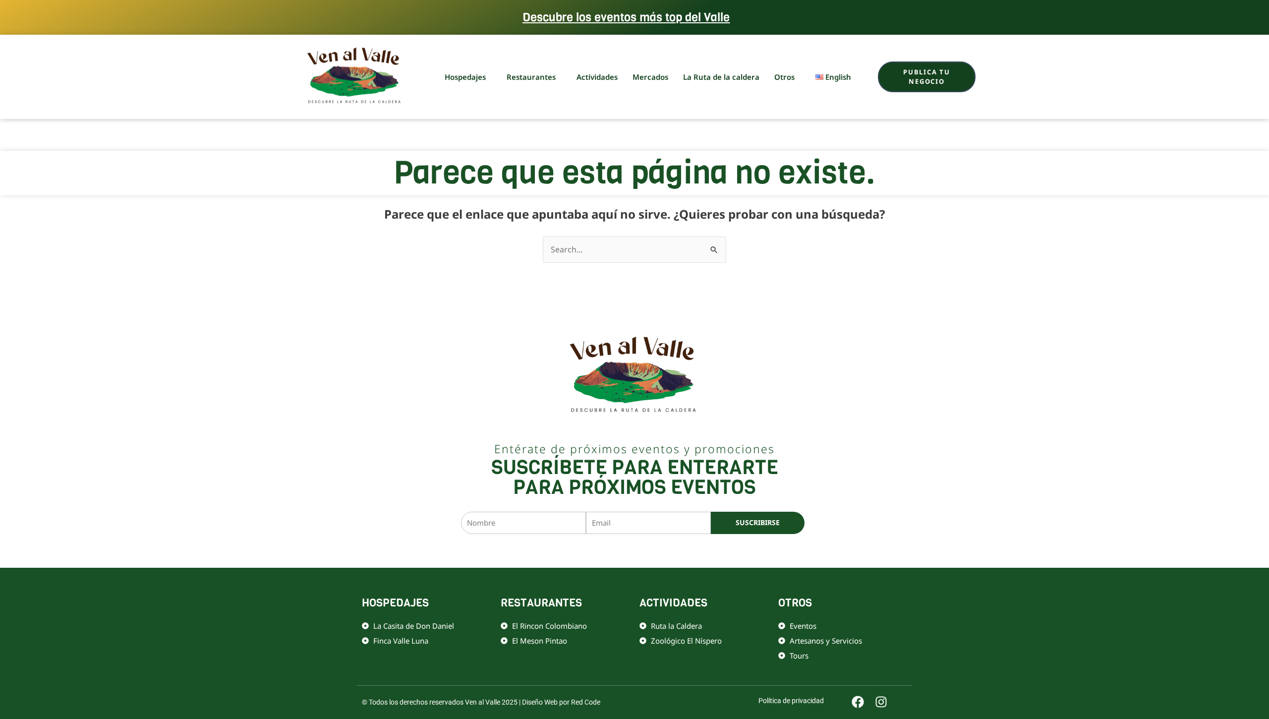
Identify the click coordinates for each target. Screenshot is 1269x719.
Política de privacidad (670, 550)
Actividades (597, 77)
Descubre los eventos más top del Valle (626, 17)
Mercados (650, 77)
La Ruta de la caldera (721, 77)
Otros (784, 77)
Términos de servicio (734, 550)
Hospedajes (465, 77)
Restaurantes (531, 77)
